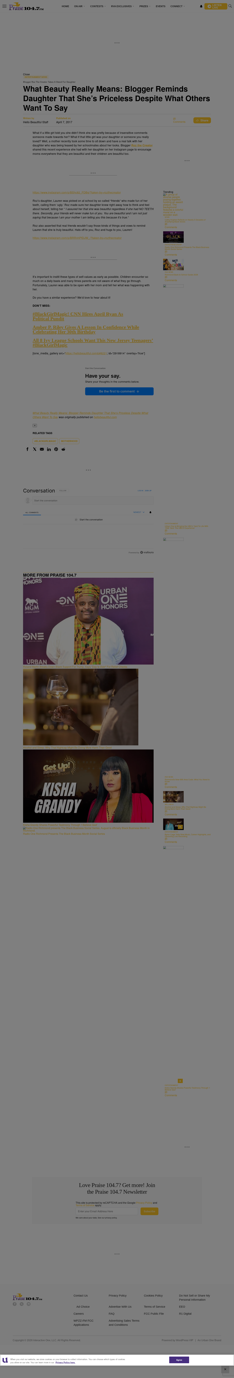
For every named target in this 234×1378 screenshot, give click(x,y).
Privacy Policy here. (65, 1362)
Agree (179, 1359)
